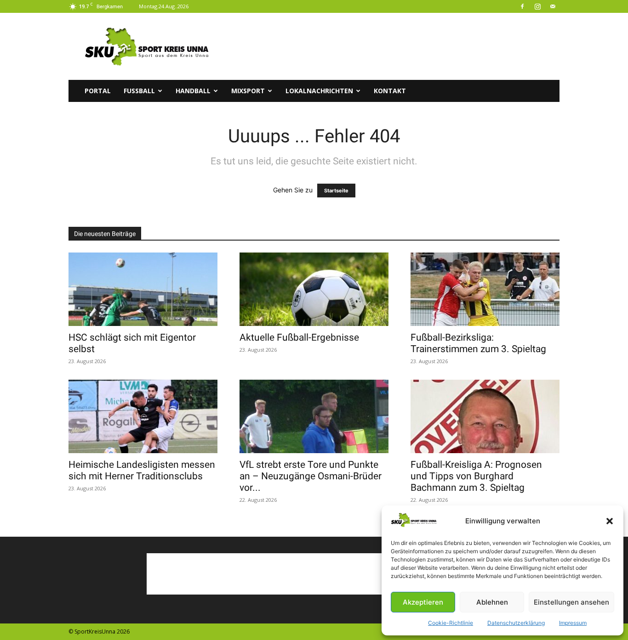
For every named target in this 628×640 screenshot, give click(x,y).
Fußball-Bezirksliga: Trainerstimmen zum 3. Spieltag (478, 343)
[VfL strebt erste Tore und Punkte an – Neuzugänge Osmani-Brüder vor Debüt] (314, 416)
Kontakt (390, 90)
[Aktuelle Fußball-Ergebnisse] (314, 289)
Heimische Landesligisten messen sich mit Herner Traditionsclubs (142, 470)
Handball (193, 90)
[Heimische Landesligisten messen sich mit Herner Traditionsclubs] (143, 416)
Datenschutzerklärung (516, 622)
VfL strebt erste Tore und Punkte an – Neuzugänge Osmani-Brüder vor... (311, 476)
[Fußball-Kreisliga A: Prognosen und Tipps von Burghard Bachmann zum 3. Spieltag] (485, 416)
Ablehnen (492, 602)
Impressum (573, 622)
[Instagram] (537, 6)
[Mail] (552, 6)
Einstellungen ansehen (571, 602)
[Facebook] (522, 6)
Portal (98, 90)
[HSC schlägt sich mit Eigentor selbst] (143, 289)
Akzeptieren (423, 602)
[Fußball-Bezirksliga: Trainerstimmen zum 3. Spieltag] (485, 289)
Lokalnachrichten (319, 90)
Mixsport (248, 90)
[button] (609, 521)
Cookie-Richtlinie (450, 622)
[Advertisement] (392, 46)
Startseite (336, 190)
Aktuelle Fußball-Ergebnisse (299, 337)
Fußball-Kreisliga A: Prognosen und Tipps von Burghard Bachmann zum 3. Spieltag (476, 476)
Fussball (139, 90)
